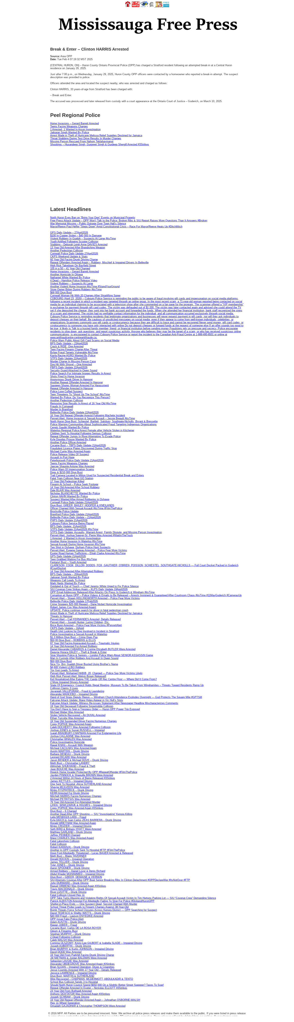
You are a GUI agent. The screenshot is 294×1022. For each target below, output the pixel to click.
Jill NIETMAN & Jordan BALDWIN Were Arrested (78, 957)
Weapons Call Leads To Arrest (67, 580)
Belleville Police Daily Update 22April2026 (74, 412)
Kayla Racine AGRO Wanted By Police (72, 355)
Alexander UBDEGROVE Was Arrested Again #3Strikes (82, 963)
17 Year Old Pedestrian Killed (67, 481)
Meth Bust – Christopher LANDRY (70, 763)
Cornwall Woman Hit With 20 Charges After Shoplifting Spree (85, 295)
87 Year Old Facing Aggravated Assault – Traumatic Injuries (84, 643)
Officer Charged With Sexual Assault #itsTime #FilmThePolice (86, 508)
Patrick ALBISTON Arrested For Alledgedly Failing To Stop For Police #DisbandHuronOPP (102, 900)
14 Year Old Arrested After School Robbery (75, 487)
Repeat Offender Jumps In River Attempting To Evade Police (85, 436)
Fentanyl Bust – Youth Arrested (68, 562)
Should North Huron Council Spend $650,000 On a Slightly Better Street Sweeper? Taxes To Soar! (107, 984)
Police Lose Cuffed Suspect (66, 391)
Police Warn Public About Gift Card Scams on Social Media (84, 340)
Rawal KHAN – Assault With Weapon (71, 745)
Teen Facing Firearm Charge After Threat (73, 349)
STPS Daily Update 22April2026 (68, 358)
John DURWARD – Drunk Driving (69, 883)
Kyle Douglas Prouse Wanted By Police (73, 439)
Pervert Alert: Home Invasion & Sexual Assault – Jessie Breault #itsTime (92, 418)
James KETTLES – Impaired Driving (71, 781)
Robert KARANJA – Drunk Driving (69, 847)
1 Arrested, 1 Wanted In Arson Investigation (75, 129)
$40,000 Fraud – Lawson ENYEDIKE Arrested (76, 915)
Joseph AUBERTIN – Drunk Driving (70, 945)
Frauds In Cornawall (61, 406)
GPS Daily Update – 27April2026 (69, 232)
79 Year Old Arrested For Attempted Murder (75, 802)
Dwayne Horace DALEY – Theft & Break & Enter (78, 652)
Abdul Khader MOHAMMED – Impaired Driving (77, 874)
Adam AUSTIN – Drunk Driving (68, 921)
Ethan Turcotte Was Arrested (67, 718)
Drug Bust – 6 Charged (63, 811)
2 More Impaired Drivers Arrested (69, 682)
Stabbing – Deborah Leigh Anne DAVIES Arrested (78, 244)
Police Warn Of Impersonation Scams (72, 469)
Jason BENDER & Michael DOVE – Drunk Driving (79, 760)
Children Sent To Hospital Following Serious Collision (80, 433)
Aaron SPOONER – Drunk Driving (69, 868)
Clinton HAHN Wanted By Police (69, 496)
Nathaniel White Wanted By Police (70, 277)
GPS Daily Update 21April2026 (68, 556)
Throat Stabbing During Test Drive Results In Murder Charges (85, 138)
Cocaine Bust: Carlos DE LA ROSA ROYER (75, 927)
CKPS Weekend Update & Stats (69, 256)
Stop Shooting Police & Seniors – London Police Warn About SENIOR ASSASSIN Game (101, 655)
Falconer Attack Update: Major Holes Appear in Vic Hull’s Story (86, 700)
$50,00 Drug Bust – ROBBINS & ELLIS (73, 640)
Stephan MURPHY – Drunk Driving (70, 933)
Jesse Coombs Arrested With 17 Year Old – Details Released (85, 969)
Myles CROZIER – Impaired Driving (70, 826)
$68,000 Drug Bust (61, 292)
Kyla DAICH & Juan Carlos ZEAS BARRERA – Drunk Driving (85, 820)
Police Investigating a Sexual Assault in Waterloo (78, 634)
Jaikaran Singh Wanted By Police (69, 132)
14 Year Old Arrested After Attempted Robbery (76, 571)
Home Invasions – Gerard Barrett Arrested (74, 123)
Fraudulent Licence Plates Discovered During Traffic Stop (83, 448)
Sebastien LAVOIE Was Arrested (69, 960)
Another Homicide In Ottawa (66, 274)
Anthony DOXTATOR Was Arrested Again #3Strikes (80, 993)
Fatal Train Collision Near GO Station (71, 478)
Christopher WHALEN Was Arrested (71, 739)
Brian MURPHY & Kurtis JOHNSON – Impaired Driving (82, 948)
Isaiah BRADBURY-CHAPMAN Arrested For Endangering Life (85, 733)
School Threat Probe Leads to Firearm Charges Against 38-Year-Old (89, 906)
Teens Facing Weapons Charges (69, 126)
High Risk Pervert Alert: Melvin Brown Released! (78, 676)
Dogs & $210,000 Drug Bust (66, 472)
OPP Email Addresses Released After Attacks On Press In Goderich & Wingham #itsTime (102, 592)
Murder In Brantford (61, 409)
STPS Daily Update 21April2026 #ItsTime (74, 529)
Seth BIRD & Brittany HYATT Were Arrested (75, 829)
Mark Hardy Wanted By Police (67, 583)
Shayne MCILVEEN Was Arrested (69, 787)
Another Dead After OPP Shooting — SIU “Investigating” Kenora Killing (91, 814)
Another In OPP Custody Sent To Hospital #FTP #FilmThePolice (87, 850)
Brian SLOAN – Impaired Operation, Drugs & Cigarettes (82, 966)
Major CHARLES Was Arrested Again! (72, 838)
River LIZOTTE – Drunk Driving (68, 892)
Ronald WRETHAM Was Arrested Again (73, 823)
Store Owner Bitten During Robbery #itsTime (76, 289)
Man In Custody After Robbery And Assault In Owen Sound (84, 658)
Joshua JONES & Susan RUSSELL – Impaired (77, 730)
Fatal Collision (58, 844)
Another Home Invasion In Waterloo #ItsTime (76, 541)
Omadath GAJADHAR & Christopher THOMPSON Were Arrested (87, 1005)
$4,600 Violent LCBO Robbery (67, 667)
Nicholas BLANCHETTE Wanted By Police (75, 493)
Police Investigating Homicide (67, 742)
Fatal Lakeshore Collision (64, 841)
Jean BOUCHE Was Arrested (67, 769)
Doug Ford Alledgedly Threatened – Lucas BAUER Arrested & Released (91, 853)
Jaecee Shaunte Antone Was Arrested (72, 466)
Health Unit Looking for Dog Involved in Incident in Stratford (84, 631)
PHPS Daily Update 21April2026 (68, 520)
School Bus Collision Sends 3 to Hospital (74, 981)
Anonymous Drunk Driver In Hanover (71, 379)
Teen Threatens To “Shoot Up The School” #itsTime (80, 394)
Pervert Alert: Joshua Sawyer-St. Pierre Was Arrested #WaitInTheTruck (91, 535)
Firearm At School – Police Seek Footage (74, 484)
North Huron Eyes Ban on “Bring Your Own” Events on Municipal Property (92, 217)
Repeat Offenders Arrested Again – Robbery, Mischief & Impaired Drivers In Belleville (99, 262)
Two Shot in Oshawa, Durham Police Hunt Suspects (80, 547)
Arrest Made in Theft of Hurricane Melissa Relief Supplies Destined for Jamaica (96, 135)
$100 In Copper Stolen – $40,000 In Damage (76, 235)
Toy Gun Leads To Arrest (64, 670)
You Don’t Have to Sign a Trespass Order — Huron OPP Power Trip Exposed (95, 709)
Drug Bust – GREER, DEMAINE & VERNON (76, 877)
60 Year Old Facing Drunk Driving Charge (74, 259)
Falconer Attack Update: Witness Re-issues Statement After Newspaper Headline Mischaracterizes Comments (114, 703)
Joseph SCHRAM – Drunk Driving (69, 996)
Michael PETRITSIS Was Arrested (70, 799)
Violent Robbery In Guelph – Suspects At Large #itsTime (83, 238)
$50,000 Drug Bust (61, 661)
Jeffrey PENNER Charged (65, 835)
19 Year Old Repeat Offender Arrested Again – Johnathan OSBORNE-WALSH (95, 999)
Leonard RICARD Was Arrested (68, 757)
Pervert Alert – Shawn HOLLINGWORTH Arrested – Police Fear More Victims (95, 598)
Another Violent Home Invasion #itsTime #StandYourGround (85, 286)
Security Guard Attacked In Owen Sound (73, 370)
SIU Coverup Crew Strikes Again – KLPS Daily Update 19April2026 (89, 589)
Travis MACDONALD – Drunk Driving (71, 889)
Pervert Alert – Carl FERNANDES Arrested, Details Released (85, 619)
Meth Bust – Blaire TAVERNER (68, 856)
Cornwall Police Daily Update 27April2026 (74, 253)
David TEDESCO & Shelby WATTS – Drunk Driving (80, 912)
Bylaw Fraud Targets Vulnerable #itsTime (74, 352)
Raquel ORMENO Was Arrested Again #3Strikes (78, 886)
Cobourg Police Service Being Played (72, 523)
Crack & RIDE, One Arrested (66, 346)
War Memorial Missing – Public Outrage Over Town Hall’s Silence (88, 223)
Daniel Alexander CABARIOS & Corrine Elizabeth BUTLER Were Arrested (92, 649)
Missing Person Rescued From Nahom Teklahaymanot (81, 141)
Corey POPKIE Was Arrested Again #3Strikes (76, 808)
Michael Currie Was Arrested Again (70, 451)
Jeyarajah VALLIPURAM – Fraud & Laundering (77, 691)
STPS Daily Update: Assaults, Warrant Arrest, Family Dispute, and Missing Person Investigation (106, 532)
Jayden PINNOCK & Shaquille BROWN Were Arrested (81, 775)
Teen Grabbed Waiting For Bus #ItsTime (73, 559)
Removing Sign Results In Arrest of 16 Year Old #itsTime (83, 403)
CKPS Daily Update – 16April (67, 628)
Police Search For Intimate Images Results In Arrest (80, 373)
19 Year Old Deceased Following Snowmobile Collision (81, 706)
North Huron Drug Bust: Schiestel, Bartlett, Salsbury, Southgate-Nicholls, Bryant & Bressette (104, 421)
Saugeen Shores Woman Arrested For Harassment (79, 385)
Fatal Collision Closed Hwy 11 (67, 895)
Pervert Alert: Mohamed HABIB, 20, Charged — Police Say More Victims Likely (96, 673)
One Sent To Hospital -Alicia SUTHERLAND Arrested (81, 784)
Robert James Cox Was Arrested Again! (73, 607)
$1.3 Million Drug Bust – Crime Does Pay (74, 637)
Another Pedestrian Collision (66, 250)
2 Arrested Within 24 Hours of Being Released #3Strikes (82, 778)
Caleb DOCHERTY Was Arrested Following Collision (80, 727)
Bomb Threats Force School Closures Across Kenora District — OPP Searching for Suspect (103, 909)
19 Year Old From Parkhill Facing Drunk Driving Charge (82, 954)
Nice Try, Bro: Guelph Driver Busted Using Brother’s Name (84, 664)
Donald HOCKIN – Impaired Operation (72, 859)
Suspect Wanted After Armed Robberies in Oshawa (79, 499)
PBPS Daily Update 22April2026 (68, 367)
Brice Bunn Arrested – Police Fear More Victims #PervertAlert (86, 625)
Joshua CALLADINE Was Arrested (70, 736)
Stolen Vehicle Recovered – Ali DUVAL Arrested (77, 715)
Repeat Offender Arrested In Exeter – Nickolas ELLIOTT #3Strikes (88, 987)
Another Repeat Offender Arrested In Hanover (76, 382)
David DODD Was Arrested (65, 951)
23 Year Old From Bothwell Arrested (71, 990)
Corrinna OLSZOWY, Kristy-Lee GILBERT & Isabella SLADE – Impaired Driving (96, 942)
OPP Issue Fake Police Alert (67, 918)
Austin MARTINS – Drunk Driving (69, 751)
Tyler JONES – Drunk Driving (67, 865)
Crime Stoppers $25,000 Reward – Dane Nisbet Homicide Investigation (91, 604)
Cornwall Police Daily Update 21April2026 (74, 502)
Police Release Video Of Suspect (69, 454)
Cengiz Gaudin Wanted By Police (69, 427)
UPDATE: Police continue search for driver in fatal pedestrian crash (89, 610)
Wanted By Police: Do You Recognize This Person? (80, 397)
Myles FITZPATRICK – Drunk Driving (71, 790)
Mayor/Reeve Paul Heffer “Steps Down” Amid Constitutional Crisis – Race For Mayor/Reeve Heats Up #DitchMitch (116, 226)
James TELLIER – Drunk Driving (69, 862)
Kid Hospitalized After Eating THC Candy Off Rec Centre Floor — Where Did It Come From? (103, 679)
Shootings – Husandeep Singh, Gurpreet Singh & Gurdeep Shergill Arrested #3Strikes (99, 144)
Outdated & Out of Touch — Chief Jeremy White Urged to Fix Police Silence (94, 586)
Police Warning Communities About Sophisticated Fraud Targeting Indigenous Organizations (103, 424)
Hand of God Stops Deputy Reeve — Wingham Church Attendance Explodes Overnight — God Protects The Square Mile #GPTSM (126, 697)
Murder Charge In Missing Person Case (73, 361)
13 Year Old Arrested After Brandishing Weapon (77, 247)
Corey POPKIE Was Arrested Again (70, 724)
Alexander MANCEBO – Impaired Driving (74, 694)
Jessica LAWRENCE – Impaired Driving (73, 972)
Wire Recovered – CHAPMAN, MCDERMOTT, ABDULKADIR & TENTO (91, 978)
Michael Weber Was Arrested (67, 712)
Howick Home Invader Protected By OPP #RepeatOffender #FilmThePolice (93, 772)
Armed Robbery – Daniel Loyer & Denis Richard (77, 871)
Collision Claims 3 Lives (64, 688)
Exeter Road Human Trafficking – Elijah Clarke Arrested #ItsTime (88, 553)
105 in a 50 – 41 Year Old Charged (70, 268)
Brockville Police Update (64, 511)
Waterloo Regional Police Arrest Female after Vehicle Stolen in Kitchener (92, 430)
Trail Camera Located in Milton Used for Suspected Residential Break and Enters (97, 475)
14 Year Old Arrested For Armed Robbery (73, 646)
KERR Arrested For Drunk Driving (69, 793)
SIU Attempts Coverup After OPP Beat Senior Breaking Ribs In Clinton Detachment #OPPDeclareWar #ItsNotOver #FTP (120, 880)
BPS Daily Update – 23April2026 (69, 343)
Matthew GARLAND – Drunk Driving (71, 832)
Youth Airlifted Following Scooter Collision (74, 241)
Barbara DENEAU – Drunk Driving (69, 754)
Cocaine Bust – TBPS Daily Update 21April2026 (78, 445)
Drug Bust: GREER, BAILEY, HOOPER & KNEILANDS (82, 505)
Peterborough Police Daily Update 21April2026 (77, 460)
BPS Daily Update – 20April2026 (69, 574)
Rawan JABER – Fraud (63, 924)
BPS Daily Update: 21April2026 (68, 526)
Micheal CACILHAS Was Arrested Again (73, 748)
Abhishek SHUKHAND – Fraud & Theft (72, 766)
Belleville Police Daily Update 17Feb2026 (74, 601)
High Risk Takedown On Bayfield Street (73, 265)
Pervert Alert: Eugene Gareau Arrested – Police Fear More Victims (88, 550)
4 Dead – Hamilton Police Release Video (73, 280)
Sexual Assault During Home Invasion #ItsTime (77, 544)
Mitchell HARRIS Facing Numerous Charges (75, 796)
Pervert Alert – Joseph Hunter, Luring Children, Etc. (79, 622)
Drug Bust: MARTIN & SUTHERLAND (72, 975)
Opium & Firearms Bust (64, 930)
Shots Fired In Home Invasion (67, 376)
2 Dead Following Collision (65, 936)
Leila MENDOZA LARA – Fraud (68, 817)
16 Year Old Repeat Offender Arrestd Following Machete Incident (87, 415)
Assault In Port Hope (62, 457)
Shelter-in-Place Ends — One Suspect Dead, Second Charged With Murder (93, 903)
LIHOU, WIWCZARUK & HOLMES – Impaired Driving (81, 805)
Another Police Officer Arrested (68, 442)
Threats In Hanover (61, 616)
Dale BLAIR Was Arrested (65, 490)
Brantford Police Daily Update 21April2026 (74, 514)
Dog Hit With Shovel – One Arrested (71, 364)
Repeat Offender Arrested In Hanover (71, 388)
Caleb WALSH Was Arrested (66, 939)
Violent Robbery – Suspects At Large (71, 283)
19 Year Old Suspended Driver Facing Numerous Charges (83, 721)
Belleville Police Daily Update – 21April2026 (75, 517)
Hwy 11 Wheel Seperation (65, 1002)
